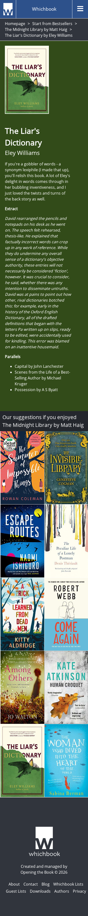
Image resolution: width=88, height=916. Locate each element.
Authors (61, 891)
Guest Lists (16, 891)
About (14, 884)
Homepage (15, 23)
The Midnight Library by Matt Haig (36, 29)
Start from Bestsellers (52, 23)
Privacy (79, 891)
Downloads (40, 891)
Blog (46, 884)
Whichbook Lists (68, 884)
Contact (30, 884)
